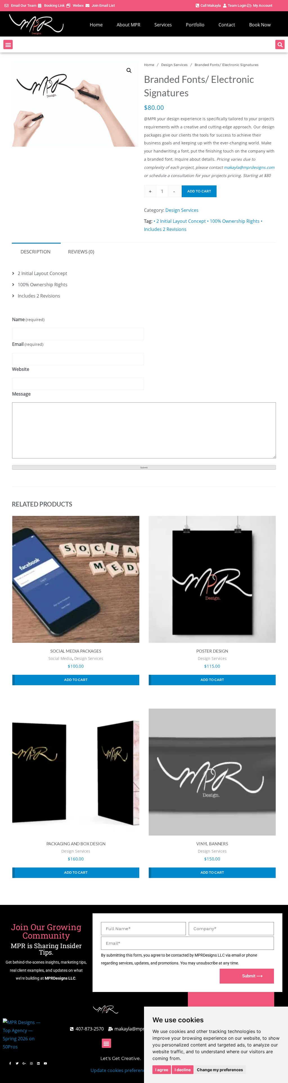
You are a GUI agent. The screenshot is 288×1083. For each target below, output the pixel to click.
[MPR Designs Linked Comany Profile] (38, 1063)
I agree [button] (161, 1069)
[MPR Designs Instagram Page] (31, 1063)
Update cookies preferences (120, 1070)
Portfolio (195, 25)
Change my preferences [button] (220, 1069)
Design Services (174, 65)
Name (28, 319)
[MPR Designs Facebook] (10, 1063)
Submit (144, 467)
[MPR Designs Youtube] (45, 1063)
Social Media (60, 658)
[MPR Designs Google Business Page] (24, 1063)
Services (163, 25)
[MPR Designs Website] (36, 24)
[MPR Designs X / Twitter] (17, 1063)
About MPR (128, 25)
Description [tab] (36, 251)
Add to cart (199, 191)
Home (96, 25)
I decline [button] (183, 1069)
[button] (8, 44)
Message (21, 394)
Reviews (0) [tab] (81, 251)
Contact (227, 25)
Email (27, 344)
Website (20, 369)
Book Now (260, 25)
